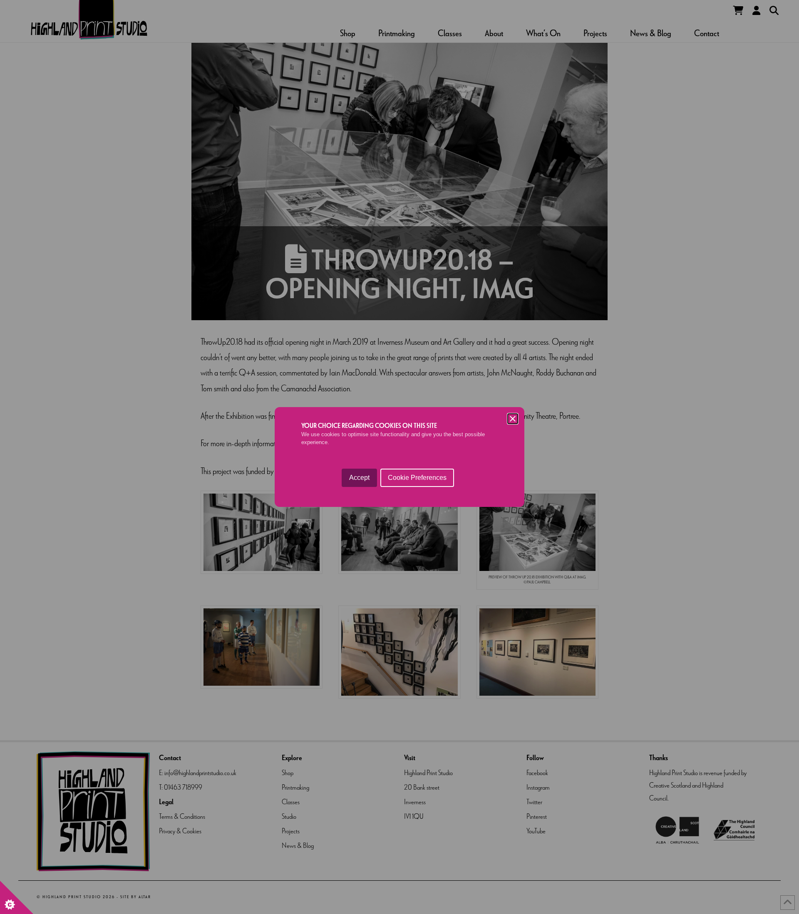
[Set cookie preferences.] (16, 897)
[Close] (513, 419)
